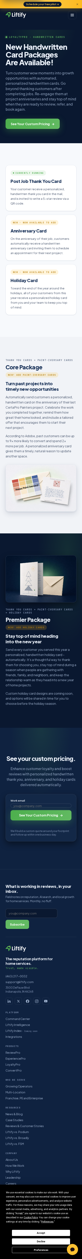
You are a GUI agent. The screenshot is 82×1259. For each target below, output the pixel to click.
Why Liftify (13, 1171)
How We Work (15, 1165)
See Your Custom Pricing (33, 124)
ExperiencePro (16, 1058)
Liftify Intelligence (18, 1025)
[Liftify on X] (18, 1001)
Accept (41, 1233)
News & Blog (14, 1114)
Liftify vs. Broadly (17, 1138)
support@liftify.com (20, 982)
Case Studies (14, 1120)
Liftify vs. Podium (17, 1132)
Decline (41, 1241)
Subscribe (17, 924)
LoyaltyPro (13, 1064)
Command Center (18, 1019)
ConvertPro (14, 1070)
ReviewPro (13, 1052)
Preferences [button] (47, 1221)
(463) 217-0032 (16, 976)
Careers (11, 1183)
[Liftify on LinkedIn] (9, 1001)
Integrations (14, 1036)
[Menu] (72, 15)
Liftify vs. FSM (15, 1144)
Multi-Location (15, 1092)
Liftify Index (21, 1030)
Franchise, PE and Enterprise (24, 1098)
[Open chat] (72, 1249)
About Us (12, 1159)
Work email (18, 800)
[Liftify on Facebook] (27, 1001)
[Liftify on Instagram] (36, 1001)
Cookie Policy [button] (31, 1217)
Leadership (13, 1177)
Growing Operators (19, 1086)
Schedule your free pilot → (42, 4)
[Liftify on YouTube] (45, 1001)
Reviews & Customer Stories (25, 1126)
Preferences (41, 1250)
